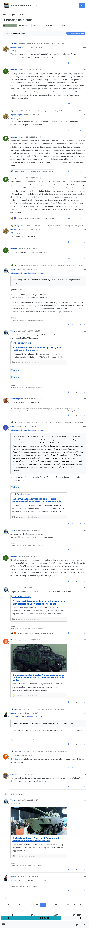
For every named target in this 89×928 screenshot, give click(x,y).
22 (56, 905)
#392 (84, 530)
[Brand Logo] (6, 5)
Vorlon (16, 43)
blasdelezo (14, 640)
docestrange (15, 399)
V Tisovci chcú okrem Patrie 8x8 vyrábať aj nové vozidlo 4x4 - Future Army (37, 348)
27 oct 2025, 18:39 (31, 530)
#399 (84, 800)
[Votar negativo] (80, 63)
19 (37, 905)
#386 (84, 229)
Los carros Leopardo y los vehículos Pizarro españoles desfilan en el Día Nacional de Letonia (36, 500)
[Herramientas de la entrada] (84, 63)
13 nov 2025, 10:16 (31, 876)
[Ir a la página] (24, 905)
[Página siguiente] (80, 905)
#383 (84, 115)
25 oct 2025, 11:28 (37, 47)
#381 (84, 47)
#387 (84, 249)
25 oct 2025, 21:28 (37, 115)
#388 (84, 269)
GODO (12, 774)
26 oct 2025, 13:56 (31, 331)
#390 (84, 399)
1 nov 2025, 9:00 (30, 774)
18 (31, 905)
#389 (84, 331)
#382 (84, 70)
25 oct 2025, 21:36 (33, 137)
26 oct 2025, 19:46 (35, 399)
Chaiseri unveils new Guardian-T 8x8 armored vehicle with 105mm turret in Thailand (35, 839)
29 (74, 905)
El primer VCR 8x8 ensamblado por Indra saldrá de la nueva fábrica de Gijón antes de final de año (38, 602)
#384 (84, 137)
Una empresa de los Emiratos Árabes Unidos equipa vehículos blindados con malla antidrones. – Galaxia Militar (38, 677)
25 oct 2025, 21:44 (33, 178)
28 (68, 905)
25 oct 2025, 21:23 (33, 70)
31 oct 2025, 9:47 (33, 640)
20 (43, 905)
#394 (84, 588)
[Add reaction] (68, 63)
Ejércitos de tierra (9, 25)
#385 (84, 178)
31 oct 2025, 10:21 (31, 713)
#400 (84, 876)
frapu (12, 755)
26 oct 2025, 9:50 (30, 269)
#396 (84, 713)
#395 (84, 640)
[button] (3, 924)
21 (49, 905)
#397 (84, 755)
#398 (84, 774)
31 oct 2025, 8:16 (30, 588)
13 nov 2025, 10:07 (31, 800)
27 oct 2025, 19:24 (32, 556)
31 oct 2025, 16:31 (29, 755)
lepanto (13, 713)
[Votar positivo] (73, 63)
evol (12, 426)
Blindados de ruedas (34, 272)
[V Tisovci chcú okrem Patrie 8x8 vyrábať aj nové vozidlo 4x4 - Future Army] (39, 342)
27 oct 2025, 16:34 (29, 426)
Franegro (13, 70)
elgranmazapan (16, 47)
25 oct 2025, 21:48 (37, 229)
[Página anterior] (8, 905)
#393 (84, 556)
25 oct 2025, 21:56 (33, 249)
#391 (84, 426)
